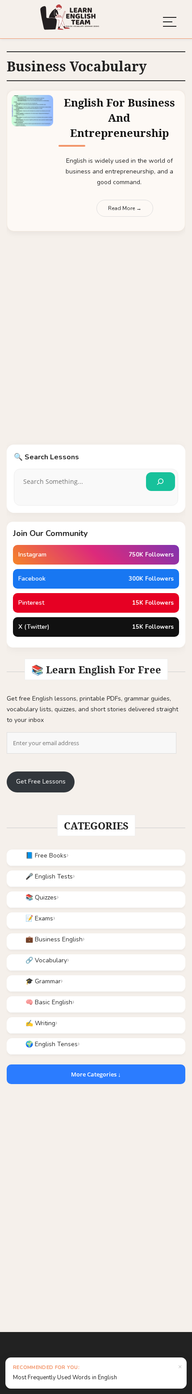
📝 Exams (39, 918)
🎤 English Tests (49, 876)
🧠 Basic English (48, 1002)
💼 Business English (54, 939)
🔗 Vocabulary (46, 960)
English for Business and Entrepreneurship (119, 117)
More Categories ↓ (96, 1074)
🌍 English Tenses (51, 1044)
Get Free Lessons (41, 781)
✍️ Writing (40, 1023)
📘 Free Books (46, 855)
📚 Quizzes (41, 897)
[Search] (160, 481)
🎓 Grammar (43, 981)
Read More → (125, 208)
